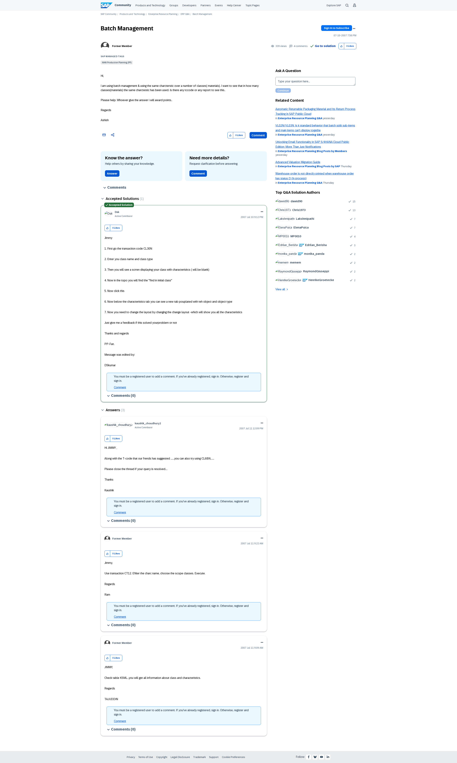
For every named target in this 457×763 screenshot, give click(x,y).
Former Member (122, 46)
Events (219, 5)
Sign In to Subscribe (336, 28)
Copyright (161, 757)
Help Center (234, 5)
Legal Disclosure (180, 757)
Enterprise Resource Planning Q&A (300, 118)
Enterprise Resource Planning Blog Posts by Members (312, 151)
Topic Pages (252, 5)
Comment (258, 135)
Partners (206, 5)
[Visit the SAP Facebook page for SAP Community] (308, 756)
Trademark (199, 757)
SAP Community (108, 14)
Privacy (131, 757)
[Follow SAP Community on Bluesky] (315, 756)
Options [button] (354, 28)
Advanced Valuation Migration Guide (297, 162)
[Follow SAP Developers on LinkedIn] (328, 756)
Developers (189, 5)
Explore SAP (334, 5)
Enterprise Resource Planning (162, 14)
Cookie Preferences (233, 757)
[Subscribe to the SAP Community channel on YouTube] (321, 756)
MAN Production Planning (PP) (116, 62)
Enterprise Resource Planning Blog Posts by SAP (309, 166)
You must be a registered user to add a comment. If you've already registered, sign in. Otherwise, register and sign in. (181, 378)
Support (214, 757)
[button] (341, 46)
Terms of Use (145, 757)
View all (280, 289)
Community (123, 5)
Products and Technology (150, 5)
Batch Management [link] (202, 14)
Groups (173, 5)
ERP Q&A (185, 14)
